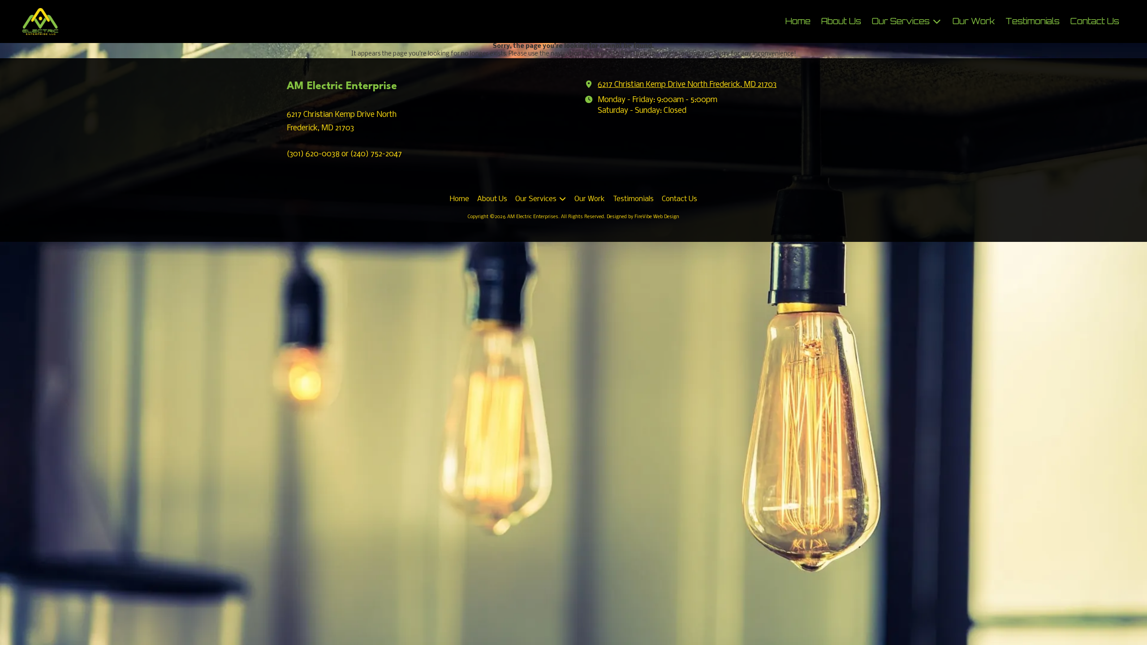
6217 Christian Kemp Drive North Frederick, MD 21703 (687, 85)
